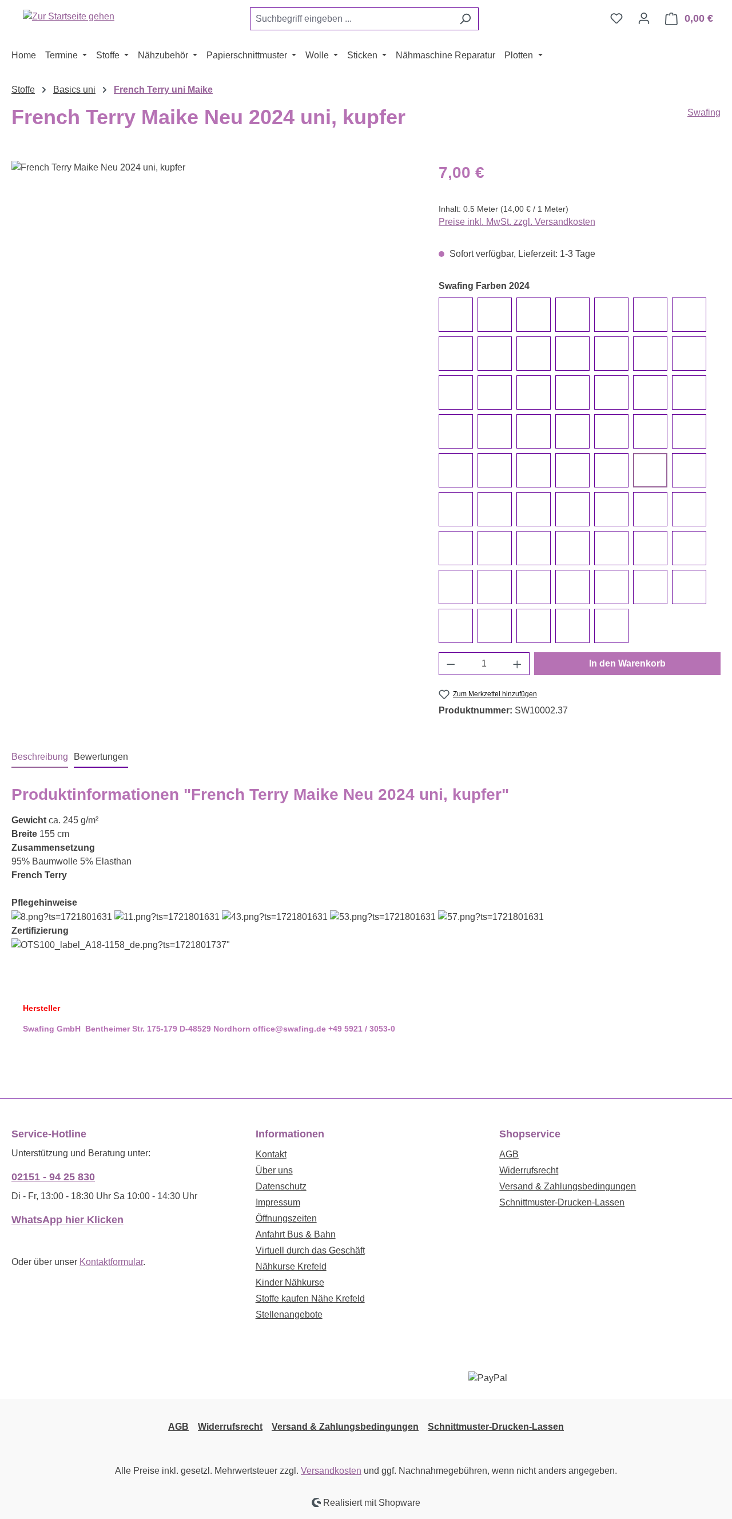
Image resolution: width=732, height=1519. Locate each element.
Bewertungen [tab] (101, 757)
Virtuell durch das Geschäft (310, 1250)
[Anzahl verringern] (451, 663)
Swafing (704, 112)
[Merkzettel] (616, 18)
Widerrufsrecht (528, 1170)
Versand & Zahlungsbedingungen (567, 1186)
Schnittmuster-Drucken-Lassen (561, 1202)
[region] (213, 284)
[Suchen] (465, 18)
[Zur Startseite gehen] (68, 16)
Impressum (278, 1202)
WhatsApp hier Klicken (67, 1219)
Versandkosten (331, 1471)
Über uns (274, 1170)
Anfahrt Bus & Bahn (296, 1234)
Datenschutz (281, 1186)
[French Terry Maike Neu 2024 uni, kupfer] (213, 284)
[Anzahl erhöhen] (518, 663)
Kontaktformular (111, 1262)
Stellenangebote (289, 1314)
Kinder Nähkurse (290, 1282)
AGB (509, 1154)
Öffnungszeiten (286, 1218)
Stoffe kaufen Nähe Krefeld (310, 1298)
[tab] (39, 757)
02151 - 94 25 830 (53, 1177)
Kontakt (271, 1154)
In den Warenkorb (627, 663)
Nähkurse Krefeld (291, 1266)
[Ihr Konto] (644, 18)
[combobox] (351, 18)
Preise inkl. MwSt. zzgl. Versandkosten (517, 222)
